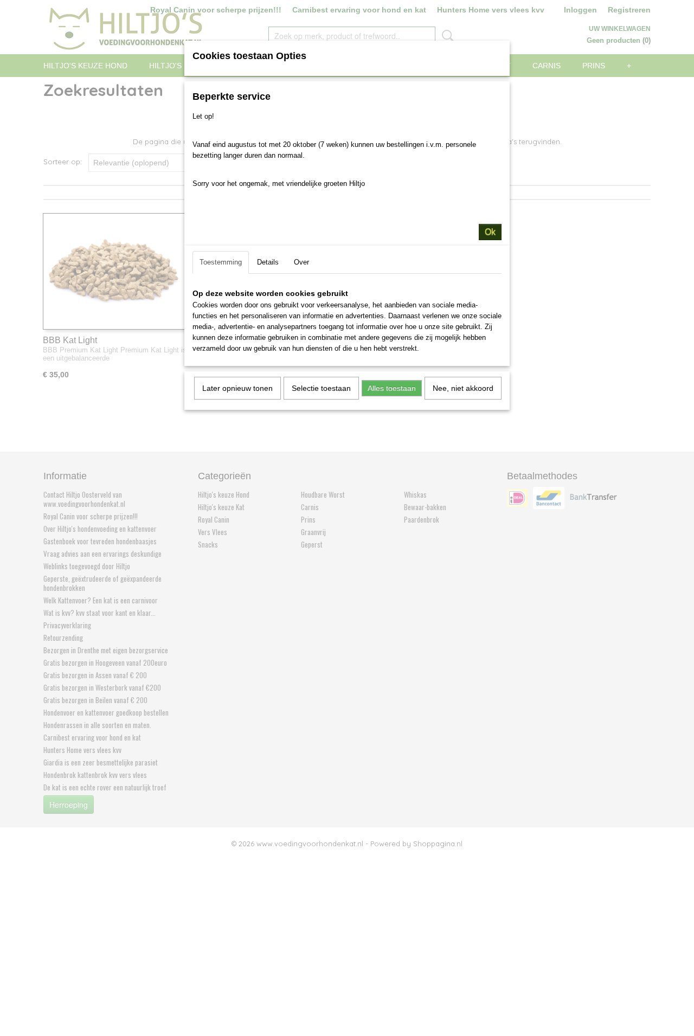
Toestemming (221, 262)
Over (301, 262)
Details (268, 262)
